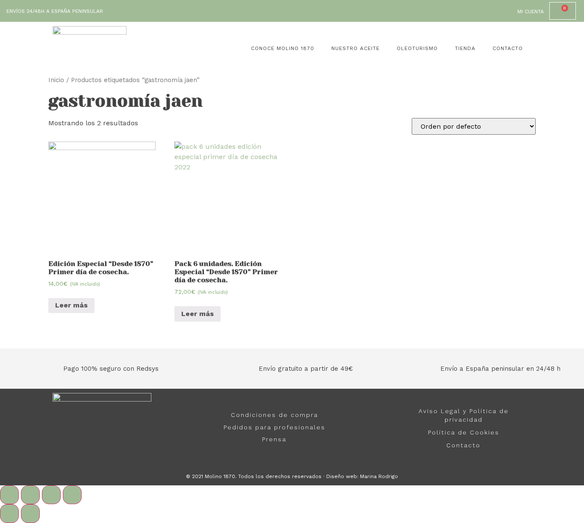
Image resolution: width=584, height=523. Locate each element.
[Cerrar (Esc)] (9, 494)
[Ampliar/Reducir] (72, 494)
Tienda (465, 48)
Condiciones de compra (274, 414)
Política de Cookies (463, 432)
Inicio (56, 80)
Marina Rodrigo (379, 476)
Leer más (71, 305)
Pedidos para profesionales (274, 427)
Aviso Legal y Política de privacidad (464, 415)
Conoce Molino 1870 (282, 48)
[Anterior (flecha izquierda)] (9, 513)
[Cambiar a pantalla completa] (51, 494)
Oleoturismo (417, 48)
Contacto (508, 48)
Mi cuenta (530, 12)
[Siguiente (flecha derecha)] (30, 513)
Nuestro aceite (355, 48)
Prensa (274, 439)
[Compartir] (30, 494)
